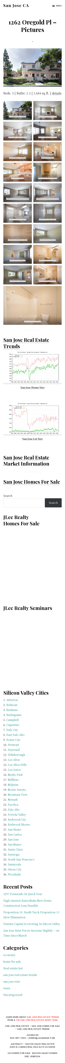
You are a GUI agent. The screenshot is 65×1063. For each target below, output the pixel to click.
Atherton (12, 700)
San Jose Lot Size (32, 438)
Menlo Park (15, 775)
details (56, 93)
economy (9, 955)
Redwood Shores (19, 824)
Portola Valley (17, 814)
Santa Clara (15, 849)
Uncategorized (12, 995)
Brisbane (12, 710)
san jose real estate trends (20, 975)
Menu (59, 5)
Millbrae (13, 780)
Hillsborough (16, 755)
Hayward (14, 750)
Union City (15, 869)
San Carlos (15, 834)
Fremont (13, 745)
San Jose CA (16, 5)
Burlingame (14, 715)
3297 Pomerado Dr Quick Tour (22, 894)
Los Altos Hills (17, 765)
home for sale (12, 961)
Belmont (11, 705)
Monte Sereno (17, 790)
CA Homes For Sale (19, 1053)
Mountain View (17, 795)
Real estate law (13, 968)
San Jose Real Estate (26, 457)
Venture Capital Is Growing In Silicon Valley (31, 924)
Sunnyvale (14, 864)
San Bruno (14, 829)
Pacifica (13, 804)
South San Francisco (21, 859)
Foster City (13, 740)
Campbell (12, 720)
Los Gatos (14, 770)
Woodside (14, 874)
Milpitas (13, 785)
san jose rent (11, 981)
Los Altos (14, 760)
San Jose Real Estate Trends (26, 342)
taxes (6, 988)
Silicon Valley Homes (45, 1053)
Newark (13, 799)
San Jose (13, 839)
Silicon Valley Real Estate (40, 1044)
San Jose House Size (32, 387)
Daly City (12, 730)
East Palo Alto (15, 735)
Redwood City (17, 819)
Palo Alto (14, 809)
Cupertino (12, 725)
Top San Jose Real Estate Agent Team (37, 1020)
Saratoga (14, 854)
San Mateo (15, 844)
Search (7, 496)
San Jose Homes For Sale (31, 481)
